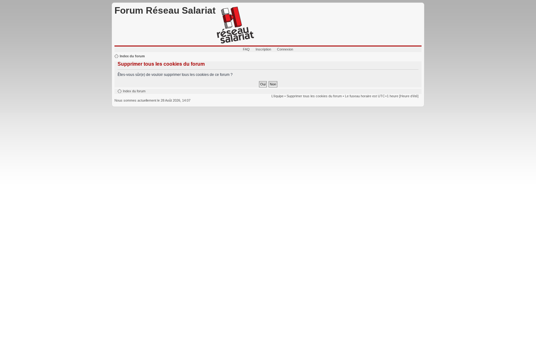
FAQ (246, 49)
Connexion (285, 49)
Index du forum (132, 56)
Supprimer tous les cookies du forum (314, 96)
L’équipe (277, 96)
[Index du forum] (235, 25)
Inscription (263, 49)
